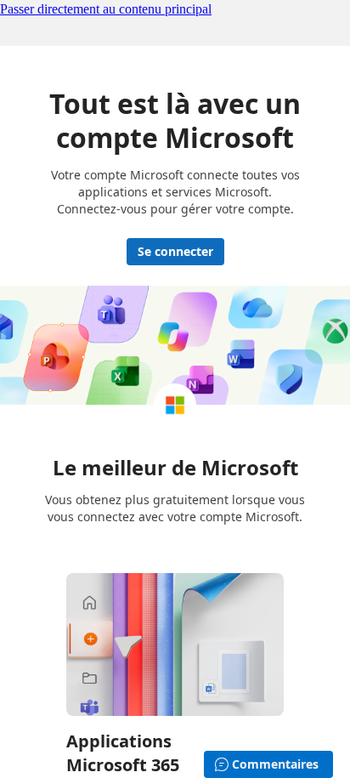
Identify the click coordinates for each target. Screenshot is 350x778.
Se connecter (175, 251)
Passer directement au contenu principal (106, 9)
